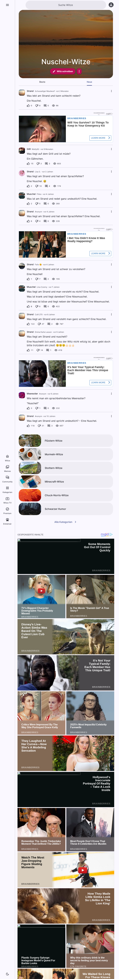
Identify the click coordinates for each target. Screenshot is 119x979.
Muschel (31, 194)
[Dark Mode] (7, 974)
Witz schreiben (65, 71)
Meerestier (32, 393)
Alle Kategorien (63, 521)
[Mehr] (79, 71)
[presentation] (22, 92)
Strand (30, 91)
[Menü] (7, 5)
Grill (29, 149)
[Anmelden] (111, 5)
